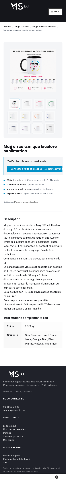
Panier (50, 476)
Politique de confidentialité (16, 459)
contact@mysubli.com (14, 410)
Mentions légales (11, 455)
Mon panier (8, 440)
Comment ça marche (13, 436)
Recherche (33, 478)
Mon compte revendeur (14, 429)
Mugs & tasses (21, 26)
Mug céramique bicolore (44, 26)
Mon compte (11, 478)
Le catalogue (9, 426)
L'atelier (7, 433)
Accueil (7, 26)
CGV (5, 462)
